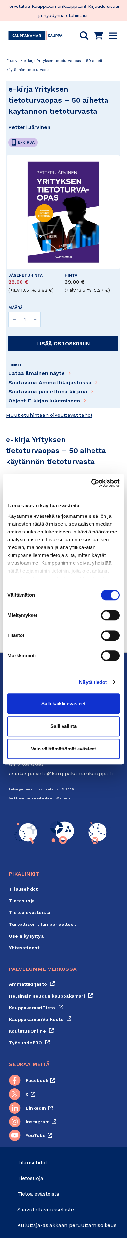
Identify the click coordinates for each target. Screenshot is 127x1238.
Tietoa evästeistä (29, 912)
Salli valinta (63, 726)
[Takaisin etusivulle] (35, 35)
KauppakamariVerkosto (40, 1019)
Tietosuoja (22, 900)
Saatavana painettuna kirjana (47, 391)
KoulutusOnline (31, 1031)
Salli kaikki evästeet (63, 703)
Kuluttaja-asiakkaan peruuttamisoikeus (67, 1225)
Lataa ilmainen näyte (36, 373)
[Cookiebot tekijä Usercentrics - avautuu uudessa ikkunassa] (91, 483)
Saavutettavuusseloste (45, 1209)
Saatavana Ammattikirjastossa (50, 382)
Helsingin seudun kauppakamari (51, 995)
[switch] (110, 615)
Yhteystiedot (24, 947)
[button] (84, 35)
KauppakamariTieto (36, 1007)
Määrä (15, 307)
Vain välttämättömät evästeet (63, 748)
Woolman (63, 798)
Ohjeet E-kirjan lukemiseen (44, 401)
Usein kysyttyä (26, 936)
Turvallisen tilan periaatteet (42, 924)
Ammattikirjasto (32, 984)
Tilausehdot (23, 889)
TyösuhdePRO (29, 1042)
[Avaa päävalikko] (112, 35)
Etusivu (13, 61)
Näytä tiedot (93, 682)
